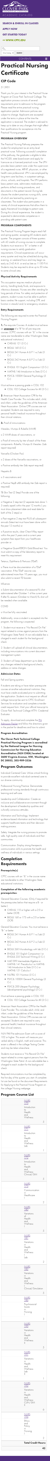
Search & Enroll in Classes (20, 23)
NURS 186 (27, 1299)
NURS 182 (27, 1268)
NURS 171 (27, 1128)
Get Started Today (15, 34)
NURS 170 (27, 1102)
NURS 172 (27, 1156)
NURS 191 (27, 1353)
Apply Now (10, 29)
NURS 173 (27, 1185)
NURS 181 (27, 1237)
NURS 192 (27, 1384)
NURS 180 (27, 1208)
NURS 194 (27, 1415)
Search (19, 53)
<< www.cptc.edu (14, 40)
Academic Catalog (18, 15)
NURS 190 (27, 1325)
